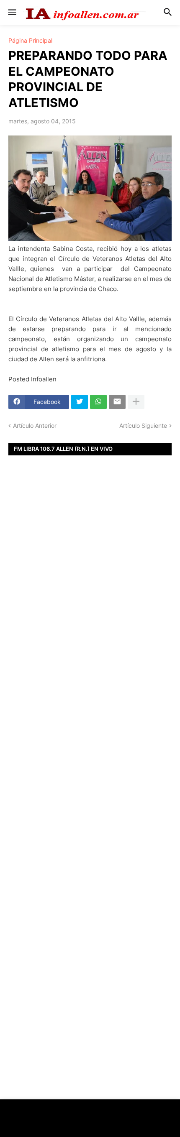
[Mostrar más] (136, 402)
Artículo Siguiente (143, 425)
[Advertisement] (90, 608)
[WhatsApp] (98, 402)
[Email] (117, 402)
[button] (11, 12)
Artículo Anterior (35, 425)
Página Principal (30, 40)
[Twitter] (79, 402)
